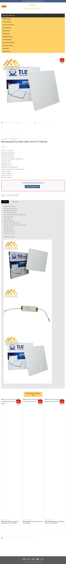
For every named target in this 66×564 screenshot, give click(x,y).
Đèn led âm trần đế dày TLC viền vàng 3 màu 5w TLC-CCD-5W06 (54, 522)
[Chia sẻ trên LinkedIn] (17, 195)
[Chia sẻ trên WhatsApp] (2, 195)
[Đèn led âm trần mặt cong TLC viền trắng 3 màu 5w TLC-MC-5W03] (11, 458)
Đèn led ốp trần (7, 27)
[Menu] (4, 6)
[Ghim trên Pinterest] (14, 195)
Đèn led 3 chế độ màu (8, 24)
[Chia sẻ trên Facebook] (5, 195)
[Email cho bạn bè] (11, 195)
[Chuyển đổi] (64, 22)
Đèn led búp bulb (7, 39)
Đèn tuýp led (6, 33)
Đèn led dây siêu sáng (8, 42)
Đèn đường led (7, 19)
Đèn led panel (6, 30)
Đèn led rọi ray (7, 51)
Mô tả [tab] (5, 201)
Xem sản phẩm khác (32, 186)
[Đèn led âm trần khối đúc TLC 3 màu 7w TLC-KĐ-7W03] (33, 458)
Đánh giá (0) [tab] (15, 201)
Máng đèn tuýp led (8, 36)
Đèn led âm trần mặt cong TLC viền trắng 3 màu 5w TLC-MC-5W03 (10, 522)
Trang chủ (4, 139)
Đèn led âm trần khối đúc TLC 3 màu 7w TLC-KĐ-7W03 (33, 522)
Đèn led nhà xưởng (8, 45)
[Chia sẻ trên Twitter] (8, 195)
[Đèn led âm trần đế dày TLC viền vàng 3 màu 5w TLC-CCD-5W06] (55, 458)
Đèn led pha (6, 48)
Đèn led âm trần (7, 21)
